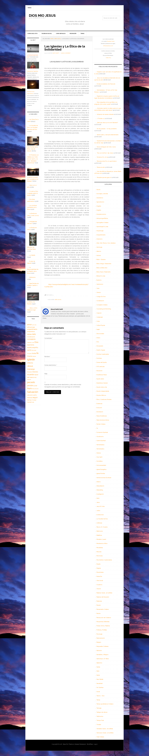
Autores (98, 255)
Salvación (99, 650)
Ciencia (98, 292)
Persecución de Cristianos (103, 617)
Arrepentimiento (100, 235)
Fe (97, 428)
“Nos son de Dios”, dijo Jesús (105, 153)
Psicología (99, 634)
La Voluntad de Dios (102, 519)
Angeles (98, 210)
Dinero (98, 337)
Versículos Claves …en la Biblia (104, 733)
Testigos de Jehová (101, 712)
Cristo (98, 321)
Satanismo (99, 663)
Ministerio (29, 372)
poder (35, 385)
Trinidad (98, 724)
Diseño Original (100, 350)
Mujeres (98, 568)
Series (98, 675)
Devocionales (100, 333)
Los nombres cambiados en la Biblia (32, 207)
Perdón (98, 613)
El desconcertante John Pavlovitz (106, 84)
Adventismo (99, 197)
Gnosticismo (100, 436)
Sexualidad (99, 683)
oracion (29, 379)
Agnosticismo (100, 202)
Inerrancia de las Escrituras (103, 477)
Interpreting (99, 490)
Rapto (29, 388)
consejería (31, 339)
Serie (97, 671)
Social (98, 691)
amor (29, 324)
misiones (35, 372)
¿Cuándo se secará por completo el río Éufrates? (32, 179)
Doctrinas (99, 358)
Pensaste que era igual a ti (104, 177)
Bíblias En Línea (100, 276)
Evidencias (99, 403)
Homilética (99, 461)
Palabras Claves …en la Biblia (104, 593)
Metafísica (99, 535)
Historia (98, 453)
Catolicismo (99, 284)
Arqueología (99, 230)
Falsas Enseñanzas (101, 416)
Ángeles (98, 206)
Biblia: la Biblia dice (101, 267)
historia (34, 356)
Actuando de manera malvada (105, 114)
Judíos (98, 510)
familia (34, 353)
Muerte (98, 564)
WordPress (90, 744)
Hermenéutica (100, 444)
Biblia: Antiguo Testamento (103, 263)
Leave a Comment (66, 53)
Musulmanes (100, 572)
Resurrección (35, 388)
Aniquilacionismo (101, 214)
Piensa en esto (101, 167)
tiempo (29, 400)
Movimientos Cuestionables (104, 560)
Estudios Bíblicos (101, 395)
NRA (35, 377)
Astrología (99, 247)
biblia (29, 334)
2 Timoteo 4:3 (101, 118)
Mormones (99, 555)
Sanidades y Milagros (102, 654)
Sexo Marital (99, 679)
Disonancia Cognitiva (32, 71)
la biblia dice (100, 514)
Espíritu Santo (100, 379)
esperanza (30, 345)
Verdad (29, 402)
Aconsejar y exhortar (102, 193)
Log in (95, 744)
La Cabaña (32, 255)
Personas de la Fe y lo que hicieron (107, 161)
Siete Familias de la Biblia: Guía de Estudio (32, 149)
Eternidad (34, 350)
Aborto (98, 189)
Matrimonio (99, 531)
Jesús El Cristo (100, 506)
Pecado (98, 605)
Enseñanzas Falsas (101, 374)
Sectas (98, 667)
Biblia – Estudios (101, 259)
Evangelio (29, 353)
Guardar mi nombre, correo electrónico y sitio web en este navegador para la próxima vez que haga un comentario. (62, 386)
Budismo (98, 280)
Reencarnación (100, 638)
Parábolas (99, 601)
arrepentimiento (32, 329)
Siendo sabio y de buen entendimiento (107, 134)
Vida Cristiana (100, 737)
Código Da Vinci (101, 296)
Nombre (47, 356)
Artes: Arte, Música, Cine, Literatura (105, 243)
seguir (35, 397)
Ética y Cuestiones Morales (103, 399)
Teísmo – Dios (100, 695)
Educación (99, 370)
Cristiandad (99, 317)
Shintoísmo (32, 277)
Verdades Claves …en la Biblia (104, 728)
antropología (31, 327)
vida (33, 402)
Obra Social (58, 299)
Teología (98, 708)
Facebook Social (110, 41)
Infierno (98, 481)
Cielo (97, 288)
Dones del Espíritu (101, 362)
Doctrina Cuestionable (102, 354)
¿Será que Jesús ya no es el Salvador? (107, 122)
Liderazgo (99, 523)
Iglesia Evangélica (101, 469)
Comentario (48, 338)
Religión (98, 642)
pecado (31, 382)
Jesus (30, 366)
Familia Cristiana (100, 424)
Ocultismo (99, 584)
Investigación (100, 494)
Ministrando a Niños (101, 543)
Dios (97, 341)
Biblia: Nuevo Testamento (103, 272)
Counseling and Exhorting (103, 309)
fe (37, 353)
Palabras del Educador (102, 597)
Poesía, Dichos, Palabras (103, 625)
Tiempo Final (100, 720)
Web (45, 374)
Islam (97, 498)
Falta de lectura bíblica (102, 420)
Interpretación (100, 486)
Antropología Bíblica (102, 218)
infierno (30, 363)
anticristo (34, 324)
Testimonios (99, 716)
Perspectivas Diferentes (102, 621)
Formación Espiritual (102, 432)
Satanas (29, 397)
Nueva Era (99, 576)
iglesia (30, 359)
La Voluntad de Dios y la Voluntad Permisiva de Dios (32, 127)
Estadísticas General (102, 383)
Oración (98, 588)
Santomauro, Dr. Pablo (102, 658)
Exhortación (99, 411)
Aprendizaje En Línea (102, 226)
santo (35, 395)
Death (98, 329)
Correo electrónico (50, 365)
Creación (98, 313)
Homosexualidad (101, 465)
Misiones (98, 551)
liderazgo (31, 369)
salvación (30, 395)
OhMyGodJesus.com (108, 45)
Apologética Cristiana (102, 222)
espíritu (29, 347)
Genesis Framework (80, 744)
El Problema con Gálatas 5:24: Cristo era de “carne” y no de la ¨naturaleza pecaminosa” (33, 158)
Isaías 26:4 (108, 57)
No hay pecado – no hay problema (106, 128)
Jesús (98, 502)
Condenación (100, 300)
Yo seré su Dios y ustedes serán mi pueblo (32, 193)
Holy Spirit (99, 457)
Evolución (99, 407)
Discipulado (99, 346)
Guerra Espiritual (101, 440)
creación (29, 342)
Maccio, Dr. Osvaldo (102, 527)
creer (33, 342)
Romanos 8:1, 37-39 (102, 157)
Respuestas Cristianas (102, 646)
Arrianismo (99, 239)
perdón (30, 385)
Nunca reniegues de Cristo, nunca (106, 147)
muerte (30, 374)
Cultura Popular (100, 325)
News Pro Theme (68, 744)
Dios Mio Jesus (42, 15)
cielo (34, 334)
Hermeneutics (100, 449)
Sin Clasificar (99, 687)
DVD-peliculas (100, 366)
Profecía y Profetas (101, 630)
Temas (98, 700)
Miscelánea (99, 547)
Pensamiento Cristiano (102, 609)
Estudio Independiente (102, 391)
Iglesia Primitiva (100, 473)
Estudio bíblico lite (101, 387)
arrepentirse (31, 331)
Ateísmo (98, 251)
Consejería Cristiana (101, 305)
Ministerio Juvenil (101, 539)
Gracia (29, 356)
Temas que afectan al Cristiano (104, 704)
